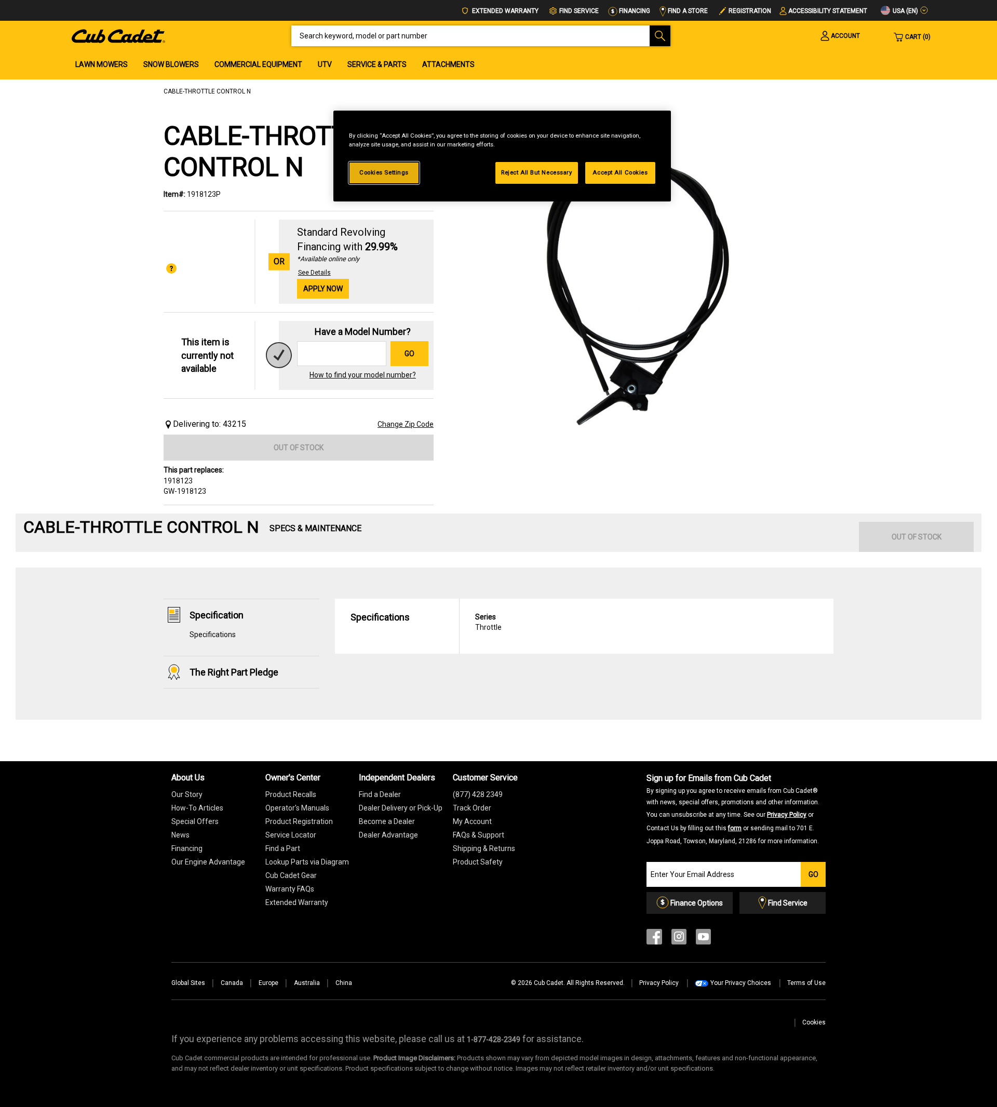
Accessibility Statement (827, 11)
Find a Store (687, 11)
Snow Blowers (171, 64)
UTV (325, 64)
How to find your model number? (362, 375)
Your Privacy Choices (740, 983)
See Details (314, 272)
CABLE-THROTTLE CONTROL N (207, 91)
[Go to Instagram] (678, 939)
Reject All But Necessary (536, 172)
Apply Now (323, 289)
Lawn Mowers (101, 64)
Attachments (448, 64)
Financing (633, 11)
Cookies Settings (384, 172)
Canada (232, 983)
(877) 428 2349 (478, 794)
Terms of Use (806, 983)
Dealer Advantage (388, 835)
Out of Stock (299, 447)
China (343, 983)
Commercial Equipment (258, 64)
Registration (750, 11)
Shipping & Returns (484, 848)
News (180, 835)
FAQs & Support (478, 835)
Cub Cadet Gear (291, 875)
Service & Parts (377, 64)
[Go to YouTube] (703, 939)
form (735, 828)
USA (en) (904, 11)
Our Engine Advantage (208, 862)
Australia (307, 983)
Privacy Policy (786, 814)
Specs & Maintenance (315, 528)
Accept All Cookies (620, 172)
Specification (217, 615)
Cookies (814, 1022)
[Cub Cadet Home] (118, 35)
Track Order (472, 808)
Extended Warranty (504, 11)
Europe (268, 983)
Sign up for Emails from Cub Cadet (732, 809)
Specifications (213, 634)
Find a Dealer (380, 794)
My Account (472, 821)
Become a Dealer (387, 821)
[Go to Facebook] (654, 939)
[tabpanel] (639, 286)
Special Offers (195, 821)
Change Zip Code (406, 424)
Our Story (187, 794)
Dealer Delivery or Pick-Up (400, 808)
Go (409, 353)
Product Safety (478, 862)
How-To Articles (197, 808)
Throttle (488, 622)
